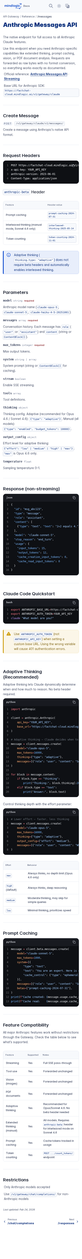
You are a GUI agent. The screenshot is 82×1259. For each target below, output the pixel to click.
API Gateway (11, 16)
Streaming (12, 78)
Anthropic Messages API (48, 74)
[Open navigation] (75, 6)
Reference (28, 16)
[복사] (73, 165)
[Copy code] (74, 497)
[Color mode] (59, 6)
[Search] (51, 6)
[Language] (67, 6)
